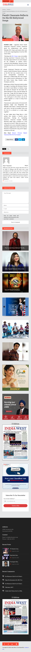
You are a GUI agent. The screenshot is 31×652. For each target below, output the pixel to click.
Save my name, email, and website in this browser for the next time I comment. (11, 217)
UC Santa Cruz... (14, 549)
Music (8, 9)
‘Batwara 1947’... (9, 587)
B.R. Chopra (15, 56)
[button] (15, 307)
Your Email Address (9, 499)
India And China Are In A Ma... (14, 591)
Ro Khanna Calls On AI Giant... (14, 576)
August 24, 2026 (15, 551)
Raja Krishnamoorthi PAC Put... (14, 580)
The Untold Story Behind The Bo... (15, 248)
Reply (26, 165)
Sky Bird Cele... (14, 555)
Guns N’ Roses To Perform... (13, 290)
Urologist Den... (14, 561)
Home (4, 9)
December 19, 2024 (8, 39)
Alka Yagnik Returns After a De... (15, 269)
